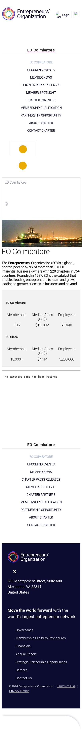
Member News (41, 77)
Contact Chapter (41, 130)
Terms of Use (66, 686)
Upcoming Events (41, 70)
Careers (21, 670)
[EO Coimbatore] (23, 149)
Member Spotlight (41, 93)
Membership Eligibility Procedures (41, 638)
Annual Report (26, 654)
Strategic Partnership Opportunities (41, 662)
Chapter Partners (40, 100)
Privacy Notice (19, 691)
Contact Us (24, 678)
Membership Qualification (41, 108)
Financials (23, 646)
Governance (24, 630)
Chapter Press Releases (41, 85)
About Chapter (41, 123)
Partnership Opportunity (41, 115)
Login (65, 15)
